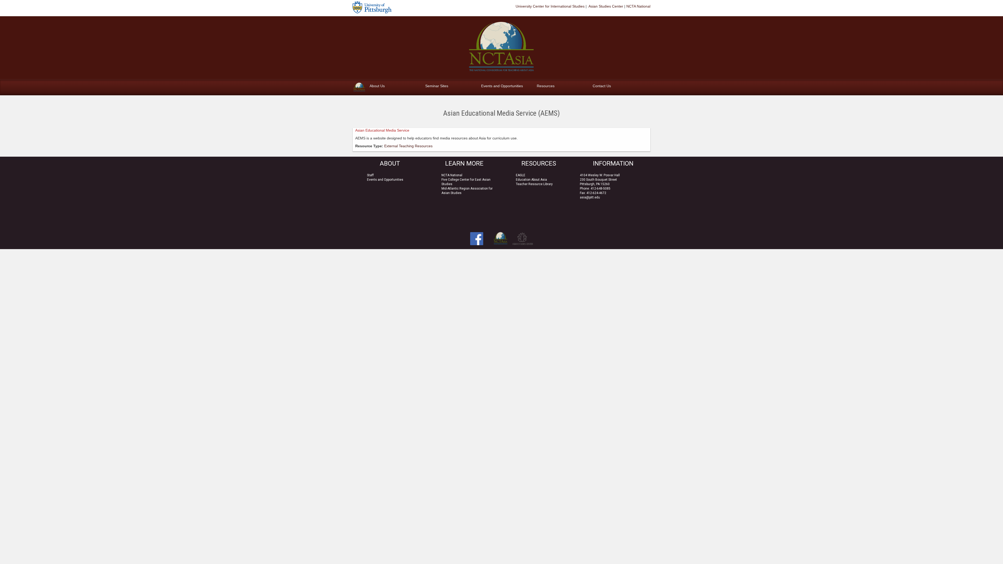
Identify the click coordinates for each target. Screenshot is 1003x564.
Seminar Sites (436, 86)
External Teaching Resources (408, 146)
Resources (546, 86)
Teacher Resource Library (534, 184)
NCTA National (638, 6)
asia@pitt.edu (590, 197)
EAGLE (520, 175)
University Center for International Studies (550, 6)
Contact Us (602, 86)
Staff (370, 175)
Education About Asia (531, 179)
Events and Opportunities (502, 86)
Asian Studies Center (605, 6)
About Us (377, 86)
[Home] (359, 87)
